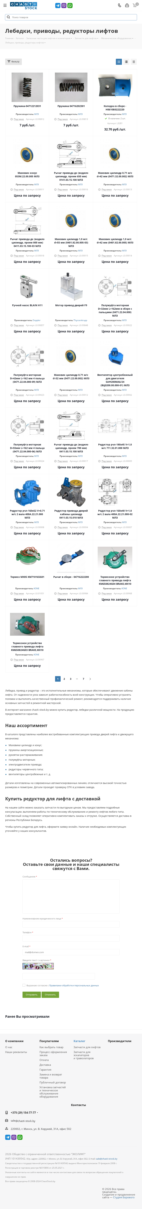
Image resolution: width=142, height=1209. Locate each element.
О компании (14, 1041)
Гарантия (45, 1069)
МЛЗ (36, 114)
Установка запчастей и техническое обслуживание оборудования (52, 1091)
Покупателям (49, 1041)
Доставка (45, 1064)
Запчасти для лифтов (87, 1047)
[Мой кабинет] (127, 5)
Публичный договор (52, 1082)
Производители (119, 1041)
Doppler (37, 320)
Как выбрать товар (51, 1047)
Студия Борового (124, 1197)
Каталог (79, 1041)
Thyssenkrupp (80, 320)
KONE (36, 588)
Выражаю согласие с (62, 985)
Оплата (44, 1060)
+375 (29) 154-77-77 (23, 1112)
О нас (8, 1047)
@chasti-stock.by (25, 1121)
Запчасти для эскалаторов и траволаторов (84, 1055)
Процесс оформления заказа (53, 1053)
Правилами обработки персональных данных (74, 985)
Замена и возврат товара (50, 1076)
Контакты (78, 1105)
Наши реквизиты (16, 1052)
